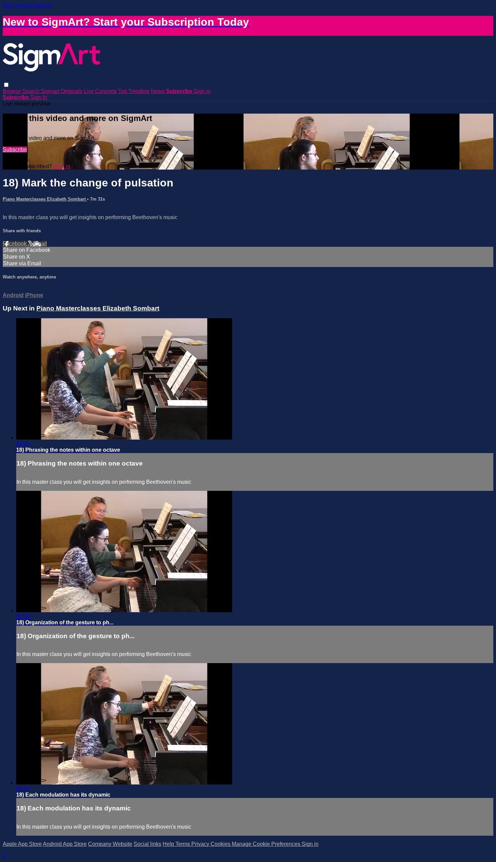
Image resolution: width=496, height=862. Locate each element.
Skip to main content (27, 5)
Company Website (110, 844)
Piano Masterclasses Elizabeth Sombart (45, 199)
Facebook (15, 243)
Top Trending (133, 91)
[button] (6, 85)
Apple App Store (22, 844)
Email (40, 243)
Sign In (38, 97)
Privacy (201, 844)
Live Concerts (100, 91)
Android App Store (65, 844)
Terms (183, 844)
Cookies (221, 844)
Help (169, 844)
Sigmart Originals (61, 91)
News (158, 91)
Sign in (202, 91)
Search (31, 91)
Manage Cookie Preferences (267, 844)
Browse (12, 91)
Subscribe (15, 149)
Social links (147, 844)
